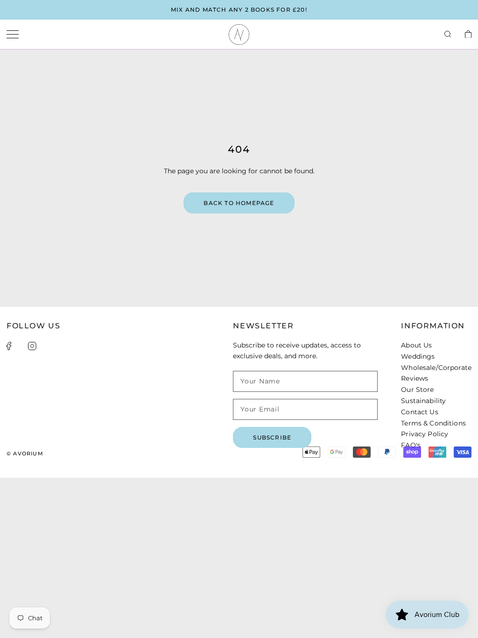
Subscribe (272, 437)
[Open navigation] (13, 34)
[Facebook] (8, 346)
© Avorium (25, 453)
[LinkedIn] (45, 346)
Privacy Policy (424, 434)
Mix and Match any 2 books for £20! (239, 9)
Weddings (418, 356)
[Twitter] (19, 346)
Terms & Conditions (433, 423)
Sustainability (423, 401)
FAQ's (411, 445)
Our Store (417, 389)
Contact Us (419, 412)
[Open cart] (468, 34)
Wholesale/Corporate (436, 367)
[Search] (447, 34)
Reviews (414, 378)
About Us (416, 345)
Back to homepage (239, 202)
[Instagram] (32, 346)
